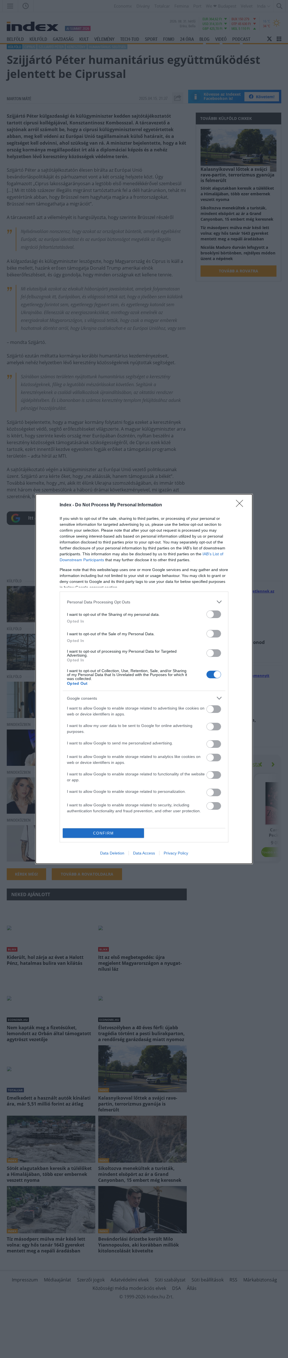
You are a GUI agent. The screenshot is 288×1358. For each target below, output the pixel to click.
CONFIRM (103, 833)
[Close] (241, 505)
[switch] (213, 614)
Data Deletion (112, 853)
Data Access (144, 853)
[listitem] (144, 602)
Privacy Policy (176, 853)
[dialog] (144, 679)
